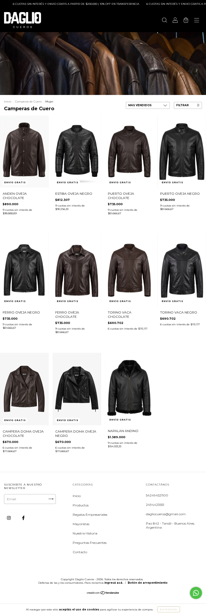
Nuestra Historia (85, 533)
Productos (81, 505)
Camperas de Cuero (28, 101)
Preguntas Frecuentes (89, 543)
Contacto (80, 552)
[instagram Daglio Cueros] (9, 518)
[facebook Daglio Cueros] (23, 518)
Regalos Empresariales (90, 515)
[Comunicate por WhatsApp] (196, 593)
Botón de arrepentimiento (148, 583)
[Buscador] (164, 21)
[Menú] (196, 21)
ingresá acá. (113, 583)
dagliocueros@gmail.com (166, 514)
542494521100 (157, 495)
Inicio (7, 101)
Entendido (168, 609)
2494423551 (155, 505)
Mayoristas (81, 524)
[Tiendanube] (103, 593)
